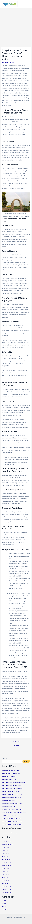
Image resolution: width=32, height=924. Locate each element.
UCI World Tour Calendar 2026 (12, 824)
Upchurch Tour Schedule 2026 (12, 803)
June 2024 (5, 874)
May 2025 (5, 856)
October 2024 (6, 862)
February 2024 (7, 886)
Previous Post (16, 741)
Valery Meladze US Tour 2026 (11, 797)
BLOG (4, 901)
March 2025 (6, 859)
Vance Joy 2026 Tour (9, 779)
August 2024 (6, 868)
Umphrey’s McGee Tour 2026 (11, 818)
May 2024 (5, 877)
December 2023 (7, 892)
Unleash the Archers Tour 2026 (12, 809)
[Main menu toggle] (28, 4)
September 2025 (7, 844)
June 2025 (5, 853)
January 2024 (6, 889)
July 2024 (5, 871)
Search (4, 758)
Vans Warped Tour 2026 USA (11, 773)
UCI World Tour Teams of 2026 (12, 821)
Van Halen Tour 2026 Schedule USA (13, 782)
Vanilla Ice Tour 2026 (9, 776)
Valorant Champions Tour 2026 (12, 794)
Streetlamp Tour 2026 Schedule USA (14, 812)
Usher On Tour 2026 (8, 800)
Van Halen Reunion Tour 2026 (11, 785)
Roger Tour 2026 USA (9, 815)
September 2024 (7, 865)
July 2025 (5, 850)
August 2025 (6, 847)
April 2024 (5, 880)
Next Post (16, 745)
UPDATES (5, 910)
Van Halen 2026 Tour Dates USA (12, 788)
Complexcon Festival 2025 (10, 770)
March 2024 (6, 883)
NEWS (4, 904)
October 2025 (6, 841)
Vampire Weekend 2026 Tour (11, 791)
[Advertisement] (16, 25)
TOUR (4, 907)
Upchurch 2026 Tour (9, 806)
